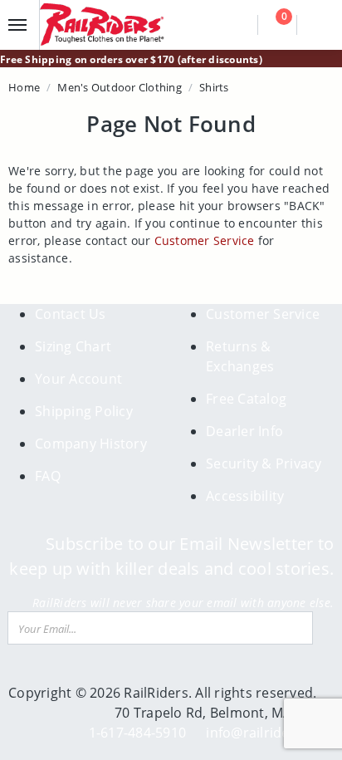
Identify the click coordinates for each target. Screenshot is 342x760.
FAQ (48, 476)
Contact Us (70, 314)
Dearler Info (244, 431)
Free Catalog (246, 399)
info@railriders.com (270, 732)
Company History (91, 443)
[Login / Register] (317, 25)
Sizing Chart (73, 346)
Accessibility (245, 496)
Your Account (78, 379)
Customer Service (204, 240)
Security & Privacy (264, 463)
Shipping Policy (84, 411)
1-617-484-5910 (138, 732)
